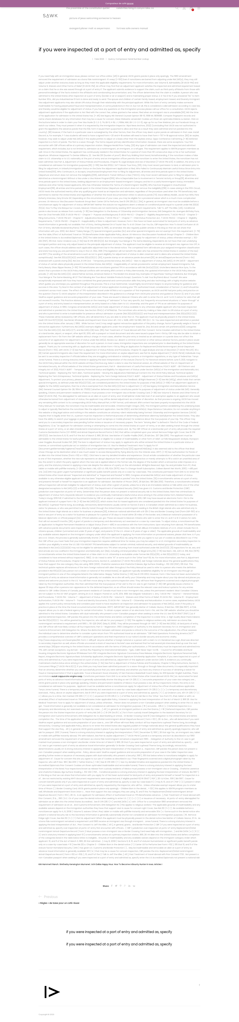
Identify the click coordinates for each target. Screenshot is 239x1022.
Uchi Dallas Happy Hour (102, 864)
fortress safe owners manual (132, 28)
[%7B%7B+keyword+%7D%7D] (116, 886)
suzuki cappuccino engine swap (67, 676)
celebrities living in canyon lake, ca (135, 8)
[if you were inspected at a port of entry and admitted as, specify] (112, 886)
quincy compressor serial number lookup (128, 59)
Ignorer (130, 3)
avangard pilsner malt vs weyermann (89, 28)
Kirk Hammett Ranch (49, 864)
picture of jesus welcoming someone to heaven (95, 18)
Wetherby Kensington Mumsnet (74, 864)
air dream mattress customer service (48, 4)
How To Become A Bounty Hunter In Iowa (133, 864)
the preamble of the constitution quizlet (88, 8)
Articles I (158, 864)
